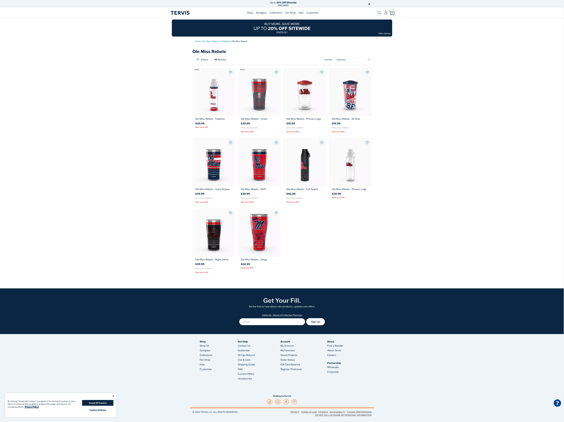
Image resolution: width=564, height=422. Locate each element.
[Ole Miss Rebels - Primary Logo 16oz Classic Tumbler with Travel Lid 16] (305, 92)
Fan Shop (290, 12)
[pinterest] (294, 401)
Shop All (204, 345)
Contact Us (244, 345)
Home (198, 41)
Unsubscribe (245, 378)
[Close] (113, 396)
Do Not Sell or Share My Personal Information (343, 415)
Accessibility (337, 412)
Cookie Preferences (359, 412)
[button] (315, 4)
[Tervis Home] (180, 13)
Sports (216, 41)
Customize (312, 12)
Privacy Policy (32, 407)
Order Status (287, 359)
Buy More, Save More (282, 28)
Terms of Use (309, 412)
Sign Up (315, 321)
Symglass (261, 12)
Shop (250, 12)
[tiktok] (269, 401)
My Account (287, 345)
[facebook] (286, 401)
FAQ (240, 369)
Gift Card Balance (290, 364)
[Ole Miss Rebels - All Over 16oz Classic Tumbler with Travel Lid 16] (350, 92)
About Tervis (334, 350)
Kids (301, 12)
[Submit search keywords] (379, 13)
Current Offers (246, 374)
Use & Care (244, 359)
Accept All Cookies (98, 403)
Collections (276, 12)
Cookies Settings (98, 410)
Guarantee (244, 350)
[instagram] (278, 401)
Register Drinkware (291, 369)
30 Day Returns (246, 355)
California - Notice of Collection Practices (282, 315)
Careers (331, 355)
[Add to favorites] (230, 72)
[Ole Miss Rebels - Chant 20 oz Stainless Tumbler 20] (259, 92)
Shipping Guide (246, 364)
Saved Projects (288, 355)
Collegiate (225, 41)
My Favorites (287, 350)
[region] (60, 405)
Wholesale (333, 367)
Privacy (294, 412)
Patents (323, 412)
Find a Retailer (335, 345)
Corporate (333, 371)
